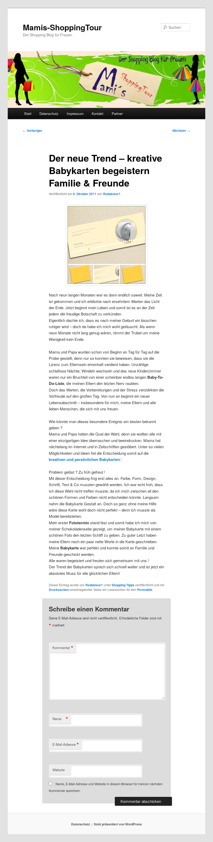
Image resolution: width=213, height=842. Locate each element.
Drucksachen (59, 589)
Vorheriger (32, 130)
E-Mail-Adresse (65, 744)
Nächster (181, 130)
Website (58, 769)
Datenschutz (48, 113)
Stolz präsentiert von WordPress (118, 824)
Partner (117, 113)
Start (27, 113)
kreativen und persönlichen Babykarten (84, 459)
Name (60, 719)
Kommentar (62, 648)
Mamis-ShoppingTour (62, 27)
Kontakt (97, 113)
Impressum (75, 113)
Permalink (144, 589)
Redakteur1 (112, 193)
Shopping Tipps (123, 585)
